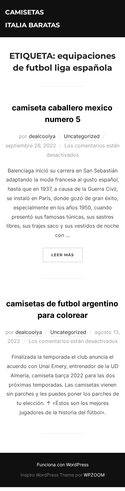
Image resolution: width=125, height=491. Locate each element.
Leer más (67, 254)
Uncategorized (82, 136)
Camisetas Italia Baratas (32, 18)
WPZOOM (94, 475)
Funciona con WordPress (62, 464)
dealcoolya (42, 136)
